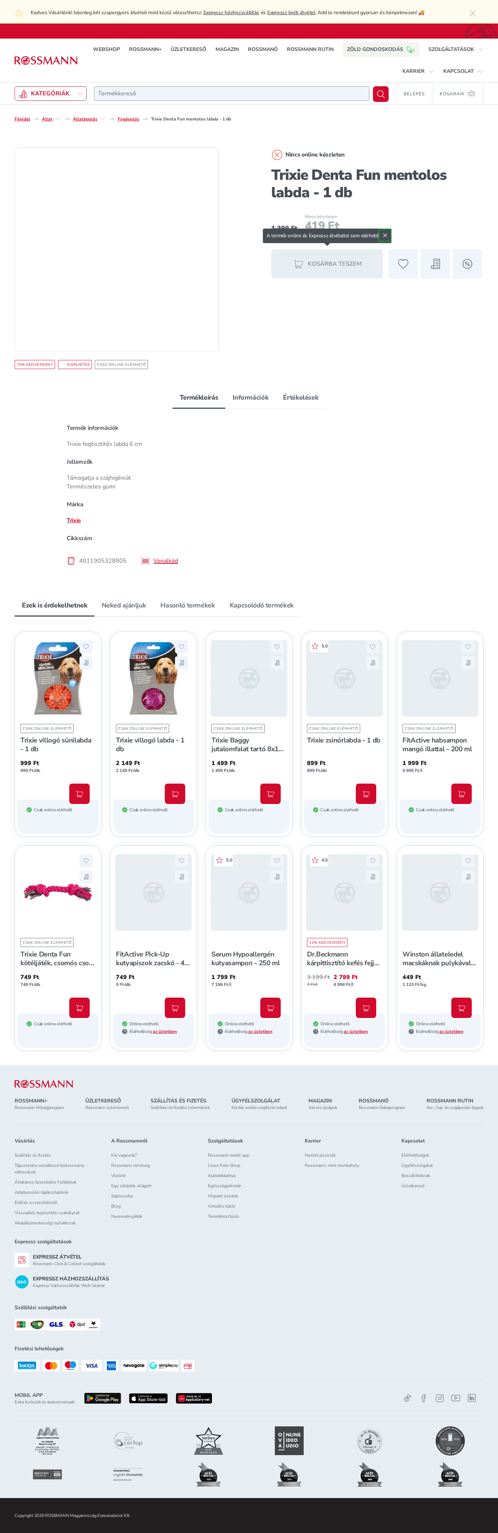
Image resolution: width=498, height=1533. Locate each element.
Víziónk (118, 1176)
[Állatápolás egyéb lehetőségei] (103, 119)
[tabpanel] (249, 494)
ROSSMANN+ (145, 49)
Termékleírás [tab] (199, 397)
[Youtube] (455, 1398)
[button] (455, 49)
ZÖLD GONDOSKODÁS (375, 49)
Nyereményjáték (126, 1216)
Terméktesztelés (223, 1216)
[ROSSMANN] (44, 1084)
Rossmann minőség (130, 1165)
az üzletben (165, 1031)
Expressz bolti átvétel (291, 12)
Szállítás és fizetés (33, 1155)
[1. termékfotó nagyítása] (117, 249)
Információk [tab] (250, 397)
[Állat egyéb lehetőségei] (58, 119)
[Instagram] (439, 1398)
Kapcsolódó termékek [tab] (262, 605)
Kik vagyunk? (124, 1155)
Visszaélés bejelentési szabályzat (47, 1213)
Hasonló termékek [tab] (187, 605)
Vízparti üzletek (223, 1196)
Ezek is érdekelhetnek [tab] (54, 605)
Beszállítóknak (415, 1176)
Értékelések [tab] (300, 397)
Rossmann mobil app (228, 1155)
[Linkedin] (471, 1398)
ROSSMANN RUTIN (310, 49)
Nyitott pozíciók (320, 1155)
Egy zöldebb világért (131, 1186)
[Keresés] (381, 94)
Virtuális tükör (222, 1206)
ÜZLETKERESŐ (188, 49)
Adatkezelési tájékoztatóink (41, 1192)
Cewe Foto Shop (224, 1165)
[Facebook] (423, 1398)
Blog (116, 1206)
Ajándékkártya (222, 1176)
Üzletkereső (413, 1186)
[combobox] (231, 93)
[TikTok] (407, 1398)
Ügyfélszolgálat (417, 1165)
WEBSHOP (106, 49)
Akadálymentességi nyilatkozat (45, 1223)
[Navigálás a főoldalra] (46, 60)
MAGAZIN (227, 49)
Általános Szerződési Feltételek (46, 1182)
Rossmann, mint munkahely (332, 1165)
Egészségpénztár (224, 1186)
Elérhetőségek (415, 1155)
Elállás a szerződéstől (36, 1202)
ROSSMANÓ (263, 49)
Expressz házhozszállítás (231, 12)
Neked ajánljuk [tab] (124, 605)
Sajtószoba (122, 1196)
